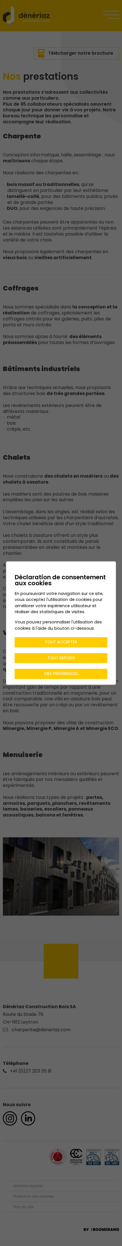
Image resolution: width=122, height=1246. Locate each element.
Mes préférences (61, 674)
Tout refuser (61, 658)
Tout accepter (61, 642)
